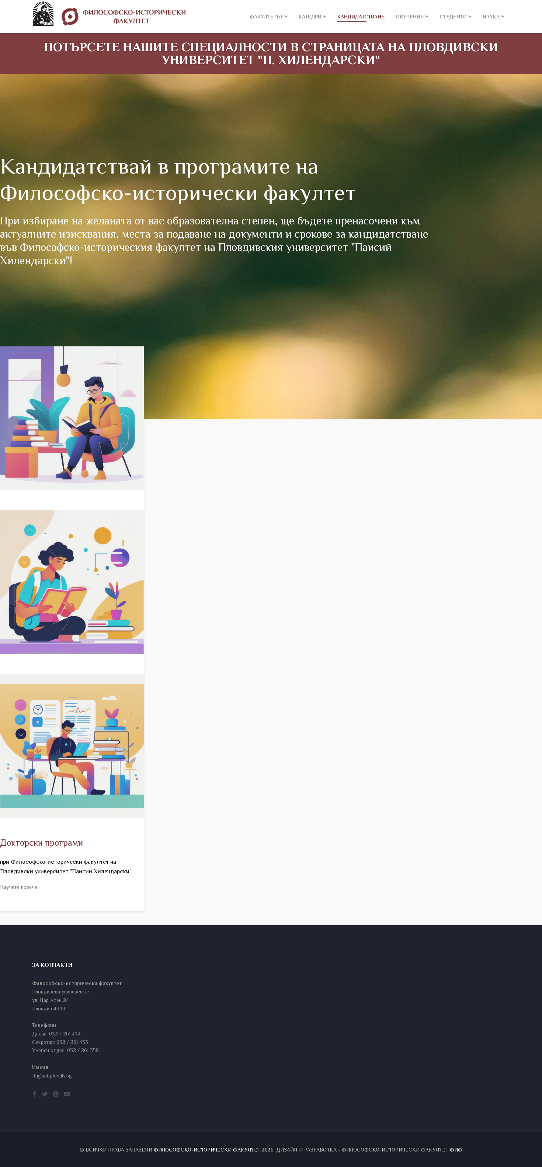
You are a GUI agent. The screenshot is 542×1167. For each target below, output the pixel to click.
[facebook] (35, 1094)
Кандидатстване (361, 17)
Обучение (410, 17)
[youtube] (67, 1094)
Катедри (310, 17)
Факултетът (266, 17)
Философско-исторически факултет (207, 1150)
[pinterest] (56, 1094)
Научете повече (18, 887)
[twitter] (45, 1094)
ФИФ (456, 1150)
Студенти (453, 17)
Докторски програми (41, 843)
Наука (491, 17)
